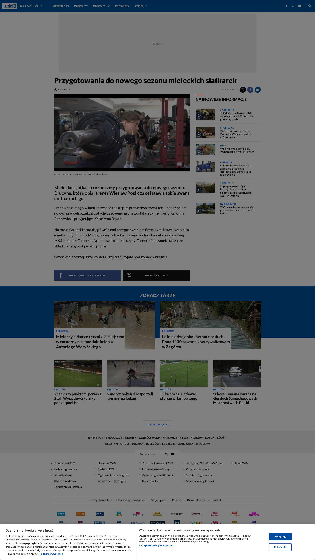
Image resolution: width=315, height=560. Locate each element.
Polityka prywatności (51, 553)
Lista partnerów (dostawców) (155, 545)
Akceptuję (280, 536)
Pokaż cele (280, 547)
